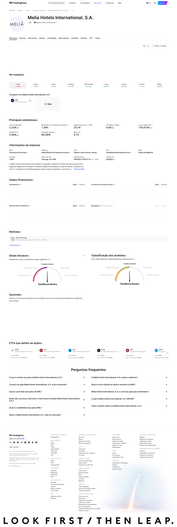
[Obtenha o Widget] (148, 46)
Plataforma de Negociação (148, 445)
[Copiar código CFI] (114, 159)
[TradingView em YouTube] (18, 442)
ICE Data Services (30, 451)
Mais (120, 3)
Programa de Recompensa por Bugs (89, 508)
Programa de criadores (119, 443)
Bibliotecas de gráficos (146, 439)
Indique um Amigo (117, 441)
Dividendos (54, 474)
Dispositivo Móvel (56, 496)
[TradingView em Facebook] (14, 442)
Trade (114, 453)
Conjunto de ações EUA (86, 465)
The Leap (81, 455)
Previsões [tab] (74, 38)
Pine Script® (54, 490)
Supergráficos (55, 437)
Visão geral (82, 449)
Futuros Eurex (83, 463)
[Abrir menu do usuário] (155, 3)
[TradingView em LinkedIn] (25, 442)
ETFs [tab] (91, 38)
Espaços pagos (117, 469)
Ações (52, 443)
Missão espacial (83, 472)
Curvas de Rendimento (57, 484)
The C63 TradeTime (85, 490)
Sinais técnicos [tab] (64, 38)
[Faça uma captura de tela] (144, 46)
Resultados (54, 472)
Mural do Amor (116, 439)
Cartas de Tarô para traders (87, 488)
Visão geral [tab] (13, 38)
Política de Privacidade (85, 500)
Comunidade (85, 3)
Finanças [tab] (22, 38)
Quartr (34, 463)
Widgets (142, 437)
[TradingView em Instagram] (21, 442)
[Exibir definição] (23, 125)
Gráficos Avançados (146, 443)
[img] (54, 22)
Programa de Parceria (146, 455)
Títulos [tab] (97, 38)
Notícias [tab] (42, 38)
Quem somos (82, 470)
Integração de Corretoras (147, 453)
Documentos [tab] (32, 38)
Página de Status (84, 510)
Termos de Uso (83, 496)
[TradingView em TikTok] (32, 442)
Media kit (81, 481)
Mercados (97, 3)
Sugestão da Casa (117, 457)
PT (150, 3)
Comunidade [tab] (51, 38)
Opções (53, 486)
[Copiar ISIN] (92, 159)
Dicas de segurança (85, 506)
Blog (80, 474)
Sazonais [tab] (84, 38)
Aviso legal (82, 498)
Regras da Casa (117, 445)
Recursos (81, 437)
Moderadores (116, 447)
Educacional (116, 455)
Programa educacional (146, 457)
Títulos (53, 447)
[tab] (74, 184)
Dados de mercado (84, 441)
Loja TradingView (84, 486)
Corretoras (110, 3)
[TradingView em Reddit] (36, 442)
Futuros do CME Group (85, 461)
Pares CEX (54, 451)
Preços (81, 439)
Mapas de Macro (56, 488)
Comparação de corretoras (87, 453)
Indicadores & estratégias (120, 463)
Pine (52, 455)
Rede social (115, 437)
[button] (77, 3)
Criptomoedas (55, 449)
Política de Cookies (84, 502)
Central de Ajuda (84, 476)
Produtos (72, 3)
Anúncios (142, 451)
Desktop (53, 498)
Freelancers (115, 467)
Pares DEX (54, 453)
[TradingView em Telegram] (29, 442)
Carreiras (81, 478)
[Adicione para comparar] (30, 100)
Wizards (114, 465)
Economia (54, 470)
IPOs (52, 476)
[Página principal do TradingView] (18, 3)
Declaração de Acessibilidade (87, 504)
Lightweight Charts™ (146, 441)
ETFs (52, 445)
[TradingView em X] (10, 442)
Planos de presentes (85, 443)
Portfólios (53, 482)
